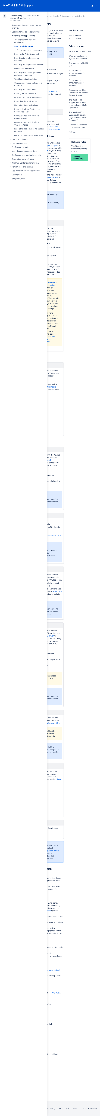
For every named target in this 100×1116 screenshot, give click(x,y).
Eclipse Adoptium (51, 145)
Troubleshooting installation (25, 79)
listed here (57, 591)
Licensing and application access (28, 97)
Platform (72, 132)
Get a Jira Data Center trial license (28, 135)
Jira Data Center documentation (25, 163)
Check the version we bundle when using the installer (48, 129)
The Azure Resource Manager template (48, 283)
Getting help (17, 175)
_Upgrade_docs (18, 178)
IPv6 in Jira (55, 993)
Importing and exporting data (24, 151)
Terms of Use (63, 1108)
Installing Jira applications (23, 36)
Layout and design (19, 139)
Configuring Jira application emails (26, 155)
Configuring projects (20, 147)
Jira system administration (23, 159)
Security (76, 1108)
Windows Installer (50, 177)
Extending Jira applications (25, 101)
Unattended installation (24, 68)
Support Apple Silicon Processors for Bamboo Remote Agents (79, 92)
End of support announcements (30, 50)
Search (92, 6)
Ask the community (78, 158)
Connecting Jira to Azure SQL (47, 723)
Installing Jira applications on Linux (29, 64)
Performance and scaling (22, 167)
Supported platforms (23, 46)
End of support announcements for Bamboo (77, 73)
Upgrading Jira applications (26, 105)
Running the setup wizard (25, 93)
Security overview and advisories (26, 171)
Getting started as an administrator (26, 32)
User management (19, 143)
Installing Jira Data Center (25, 89)
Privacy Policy (49, 1108)
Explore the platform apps (80, 51)
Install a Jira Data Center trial (26, 54)
